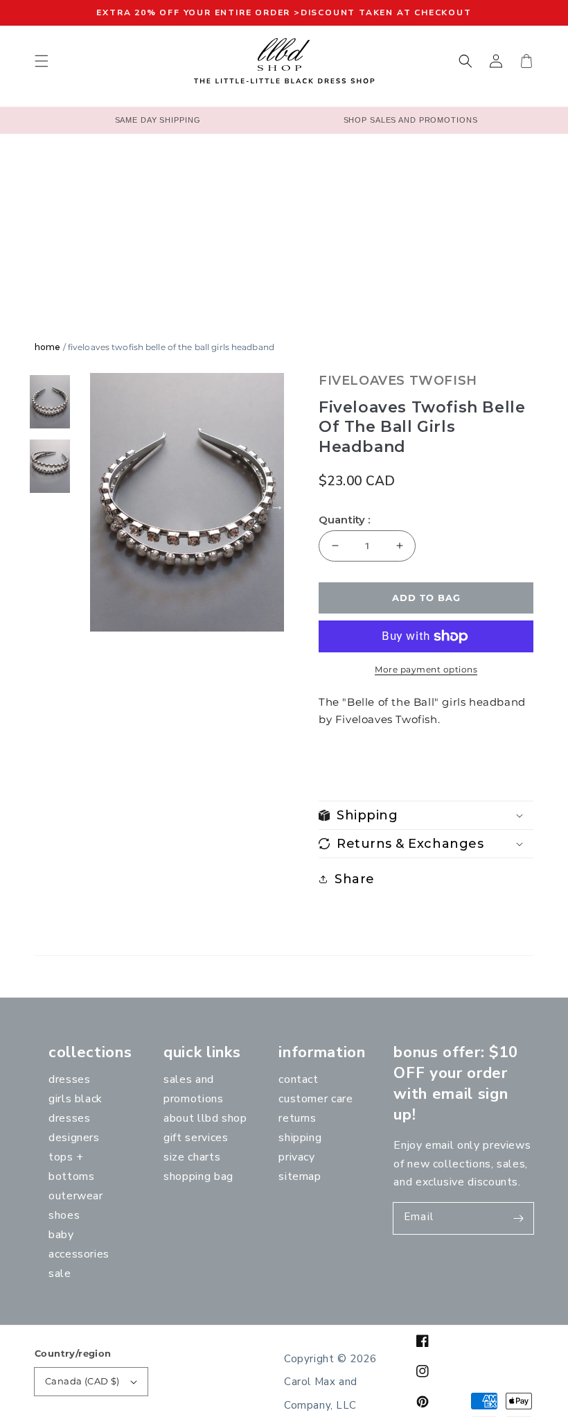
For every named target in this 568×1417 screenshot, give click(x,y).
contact (298, 1079)
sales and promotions (193, 1089)
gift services (195, 1137)
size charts (191, 1157)
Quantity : (345, 520)
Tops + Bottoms (71, 1166)
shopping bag (198, 1176)
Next (277, 505)
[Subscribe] (518, 1218)
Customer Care (315, 1098)
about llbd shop (205, 1118)
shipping (299, 1137)
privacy (296, 1157)
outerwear (75, 1195)
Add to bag (426, 597)
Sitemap (299, 1176)
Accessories (78, 1254)
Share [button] (355, 879)
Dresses (69, 1079)
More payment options (426, 669)
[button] (41, 61)
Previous (76, 505)
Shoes (64, 1215)
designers (74, 1137)
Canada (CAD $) (82, 1380)
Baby (61, 1234)
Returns (297, 1118)
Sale (59, 1273)
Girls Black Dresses (75, 1108)
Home (47, 347)
